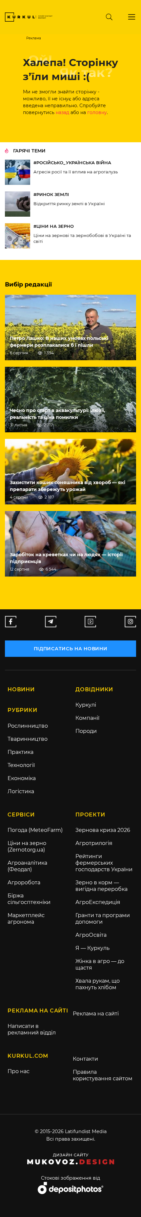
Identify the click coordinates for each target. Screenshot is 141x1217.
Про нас (19, 1071)
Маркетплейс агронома (26, 918)
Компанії (87, 718)
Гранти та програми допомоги (102, 918)
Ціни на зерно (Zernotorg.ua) (27, 846)
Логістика (21, 791)
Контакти (85, 1059)
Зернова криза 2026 (102, 830)
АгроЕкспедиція (97, 902)
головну (97, 112)
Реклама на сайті (96, 1014)
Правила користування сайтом (102, 1075)
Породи (86, 731)
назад (62, 112)
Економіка (22, 778)
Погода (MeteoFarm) (35, 830)
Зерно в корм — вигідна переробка (101, 885)
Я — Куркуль (92, 948)
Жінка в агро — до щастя (99, 964)
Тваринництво (28, 739)
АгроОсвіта (91, 935)
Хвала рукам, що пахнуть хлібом (97, 984)
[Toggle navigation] (131, 16)
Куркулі (85, 705)
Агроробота (24, 882)
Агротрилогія (93, 843)
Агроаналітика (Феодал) (27, 866)
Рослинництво (28, 726)
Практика (20, 752)
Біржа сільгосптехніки (29, 899)
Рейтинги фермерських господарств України (103, 863)
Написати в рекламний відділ (32, 1029)
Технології (21, 765)
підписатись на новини (71, 649)
